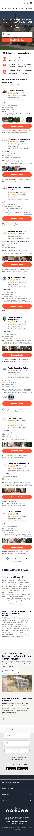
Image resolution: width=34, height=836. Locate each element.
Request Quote (17, 126)
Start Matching (17, 40)
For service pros (8, 789)
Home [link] (4, 8)
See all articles (10, 671)
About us (5, 801)
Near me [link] (11, 8)
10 (26, 558)
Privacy (6, 818)
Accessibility (26, 818)
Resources (6, 795)
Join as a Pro (21, 3)
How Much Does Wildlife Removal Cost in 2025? (17, 699)
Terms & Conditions (17, 823)
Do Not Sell (18, 818)
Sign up (17, 751)
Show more (28, 163)
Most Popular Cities (9, 730)
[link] (17, 95)
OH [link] (17, 8)
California (11, 818)
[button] (5, 119)
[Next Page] (30, 558)
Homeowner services (10, 782)
